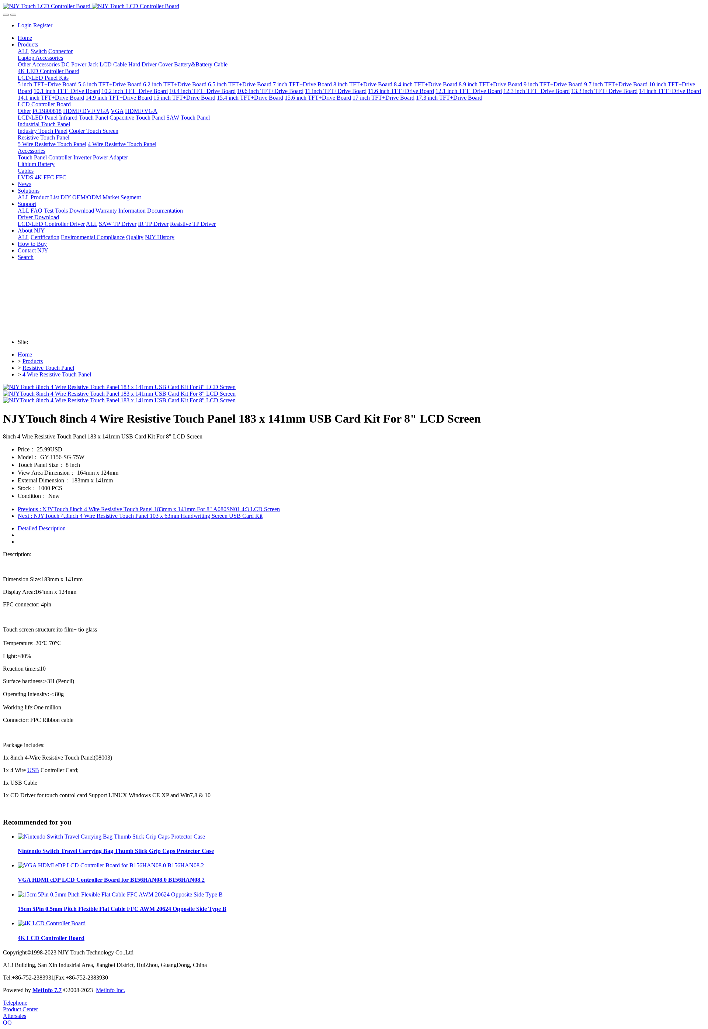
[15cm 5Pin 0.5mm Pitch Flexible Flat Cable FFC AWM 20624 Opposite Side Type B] (120, 894)
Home (25, 38)
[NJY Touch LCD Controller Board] (354, 6)
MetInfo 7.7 (47, 990)
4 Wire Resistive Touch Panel (56, 374)
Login (25, 25)
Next (140, 516)
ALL (23, 51)
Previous (149, 509)
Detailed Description (42, 528)
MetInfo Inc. (110, 990)
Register (42, 25)
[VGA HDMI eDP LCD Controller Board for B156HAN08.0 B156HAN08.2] (111, 865)
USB (33, 770)
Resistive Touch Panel (48, 368)
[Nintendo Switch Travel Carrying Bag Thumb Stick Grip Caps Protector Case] (111, 836)
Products (32, 361)
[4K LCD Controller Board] (52, 923)
